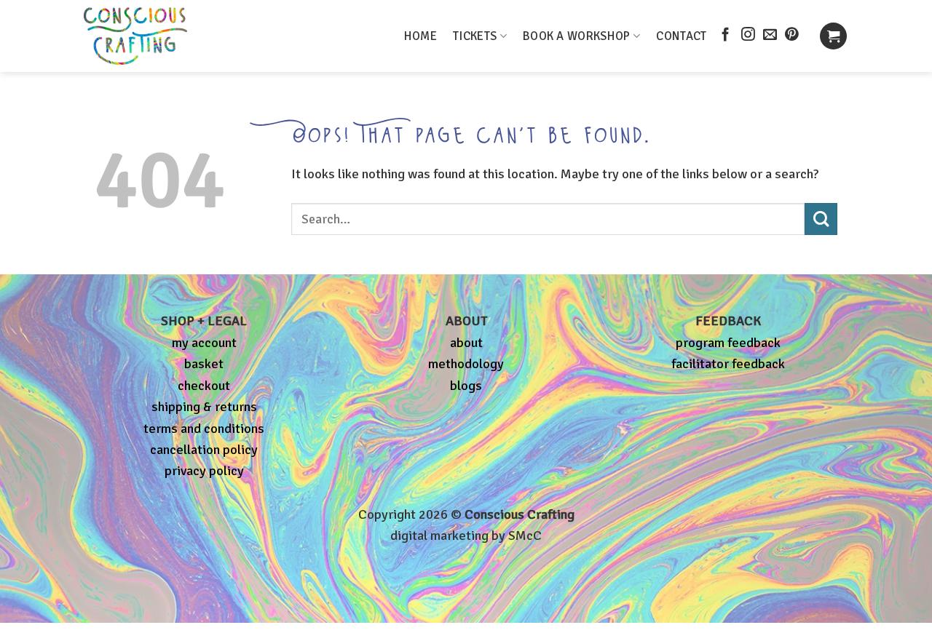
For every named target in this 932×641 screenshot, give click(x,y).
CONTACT (681, 36)
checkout (204, 386)
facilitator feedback (728, 364)
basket (204, 364)
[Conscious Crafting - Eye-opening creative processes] (160, 36)
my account (204, 343)
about (466, 343)
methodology (466, 364)
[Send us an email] (770, 35)
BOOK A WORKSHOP (577, 36)
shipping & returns (204, 407)
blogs (466, 386)
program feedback (728, 343)
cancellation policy (204, 450)
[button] (833, 36)
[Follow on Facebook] (725, 35)
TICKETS (475, 36)
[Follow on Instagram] (748, 35)
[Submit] (821, 219)
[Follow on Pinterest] (792, 35)
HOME (420, 36)
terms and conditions (203, 429)
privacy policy (204, 471)
